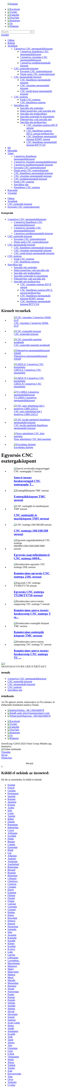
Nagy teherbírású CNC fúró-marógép (32, 439)
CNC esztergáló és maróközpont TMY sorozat (31, 516)
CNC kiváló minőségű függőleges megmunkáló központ (31, 426)
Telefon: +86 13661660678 (30, 710)
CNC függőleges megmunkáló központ (33, 173)
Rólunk (11, 43)
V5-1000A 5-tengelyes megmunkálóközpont (25, 399)
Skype (4, 755)
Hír (9, 147)
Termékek (12, 46)
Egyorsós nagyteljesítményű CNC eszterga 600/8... (32, 556)
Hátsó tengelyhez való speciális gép (37, 111)
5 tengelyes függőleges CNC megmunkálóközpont (34, 53)
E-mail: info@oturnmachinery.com (32, 713)
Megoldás (12, 150)
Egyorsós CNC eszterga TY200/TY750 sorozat (29, 593)
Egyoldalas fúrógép (23, 447)
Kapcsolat (12, 190)
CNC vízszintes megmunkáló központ (33, 176)
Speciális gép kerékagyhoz (33, 122)
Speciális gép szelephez (31, 108)
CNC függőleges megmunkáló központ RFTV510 (41, 143)
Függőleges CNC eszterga (27, 187)
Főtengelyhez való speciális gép (36, 119)
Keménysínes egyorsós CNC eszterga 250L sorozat (32, 575)
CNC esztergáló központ (26, 68)
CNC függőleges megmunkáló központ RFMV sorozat (41, 138)
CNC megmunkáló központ (27, 77)
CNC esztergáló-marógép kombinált (32, 345)
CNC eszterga (21, 96)
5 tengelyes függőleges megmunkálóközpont (25, 157)
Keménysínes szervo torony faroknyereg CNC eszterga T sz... (32, 614)
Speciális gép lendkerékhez (33, 113)
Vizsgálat (12, 193)
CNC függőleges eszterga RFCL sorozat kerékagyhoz (40, 132)
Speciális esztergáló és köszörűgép (37, 116)
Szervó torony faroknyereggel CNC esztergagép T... (27, 481)
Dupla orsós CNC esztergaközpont (37, 74)
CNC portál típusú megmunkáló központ (34, 253)
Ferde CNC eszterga (30, 99)
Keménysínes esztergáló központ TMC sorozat (29, 633)
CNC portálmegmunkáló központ (30, 179)
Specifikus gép (21, 105)
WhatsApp (6, 757)
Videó (11, 153)
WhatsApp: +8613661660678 (36, 716)
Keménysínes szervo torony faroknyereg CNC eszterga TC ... (31, 654)
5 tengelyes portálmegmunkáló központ (33, 164)
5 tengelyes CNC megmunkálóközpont (33, 48)
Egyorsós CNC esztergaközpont (36, 71)
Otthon (11, 40)
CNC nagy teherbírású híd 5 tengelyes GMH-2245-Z (28, 413)
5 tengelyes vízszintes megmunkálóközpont (35, 162)
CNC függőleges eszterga (33, 102)
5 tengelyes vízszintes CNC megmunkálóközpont (34, 58)
